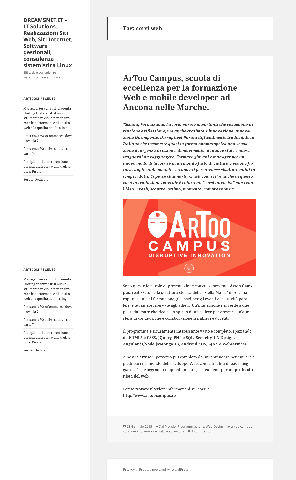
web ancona (175, 431)
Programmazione (190, 426)
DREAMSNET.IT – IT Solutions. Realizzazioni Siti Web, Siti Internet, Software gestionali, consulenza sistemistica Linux (48, 42)
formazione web (151, 431)
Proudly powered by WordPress (163, 469)
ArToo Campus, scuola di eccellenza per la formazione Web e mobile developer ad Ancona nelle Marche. (180, 92)
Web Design (215, 426)
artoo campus (241, 426)
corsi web (130, 431)
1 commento (201, 431)
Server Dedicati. (35, 179)
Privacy (129, 469)
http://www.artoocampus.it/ (149, 395)
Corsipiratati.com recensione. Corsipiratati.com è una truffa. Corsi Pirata (46, 166)
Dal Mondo (167, 426)
